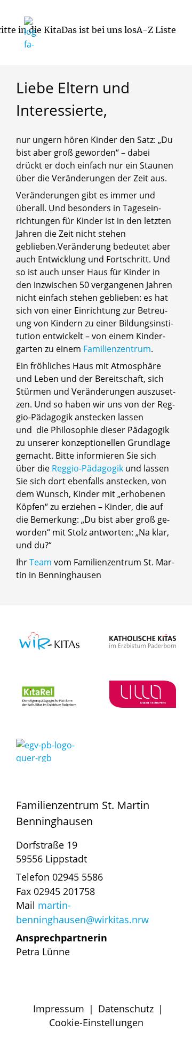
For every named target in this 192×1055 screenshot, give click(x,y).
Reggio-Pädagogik (87, 468)
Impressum (58, 1008)
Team (40, 562)
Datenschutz (126, 1008)
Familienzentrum (117, 349)
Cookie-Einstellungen (96, 1022)
